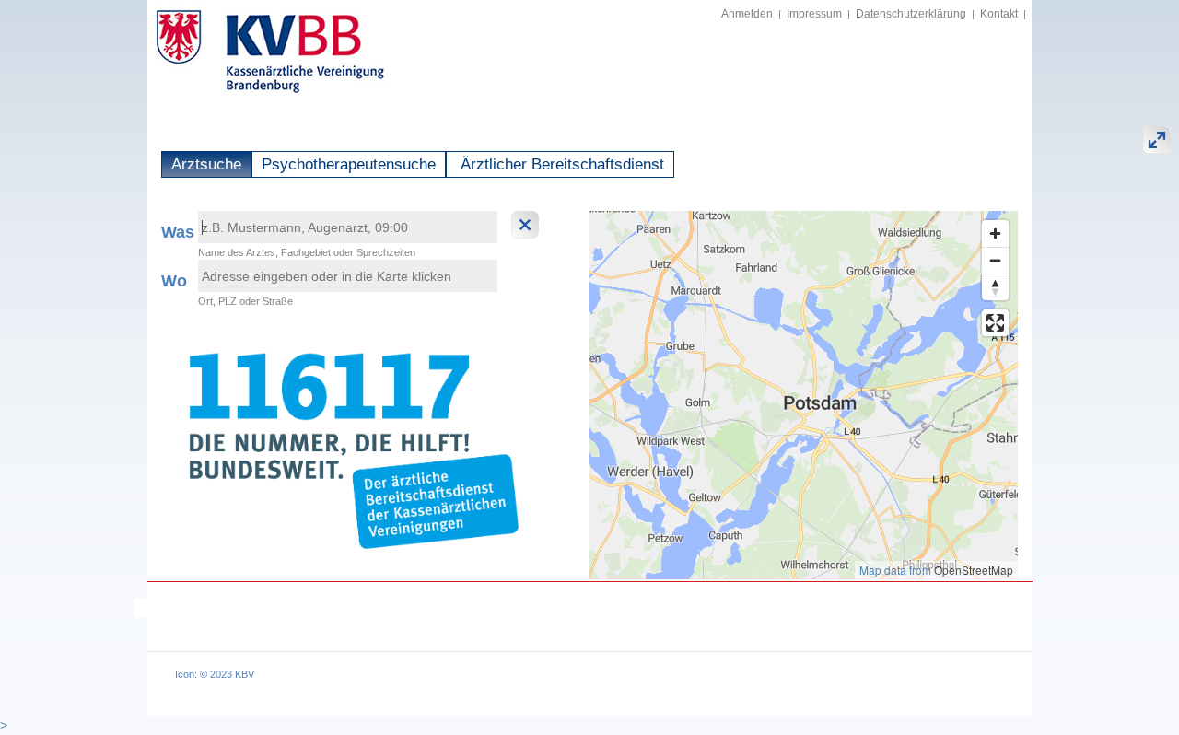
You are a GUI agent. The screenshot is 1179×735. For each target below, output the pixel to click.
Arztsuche (206, 164)
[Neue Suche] (527, 225)
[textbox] (347, 227)
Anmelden (747, 13)
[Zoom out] (995, 260)
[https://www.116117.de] (350, 447)
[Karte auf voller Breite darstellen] (1157, 140)
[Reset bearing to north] (995, 287)
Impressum (814, 13)
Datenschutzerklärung (911, 13)
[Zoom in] (995, 233)
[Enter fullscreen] (995, 322)
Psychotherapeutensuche (349, 164)
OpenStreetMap (973, 570)
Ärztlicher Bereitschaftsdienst (560, 164)
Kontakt (999, 13)
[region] (804, 395)
